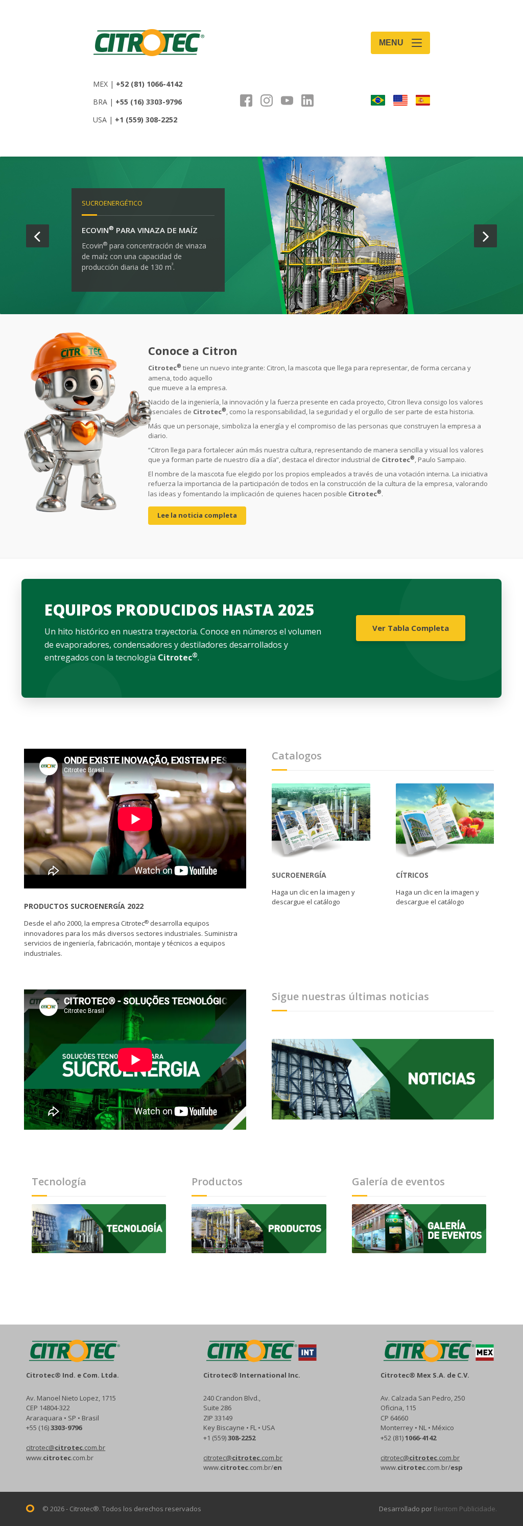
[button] (37, 235)
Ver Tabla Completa (410, 628)
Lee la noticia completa (197, 515)
